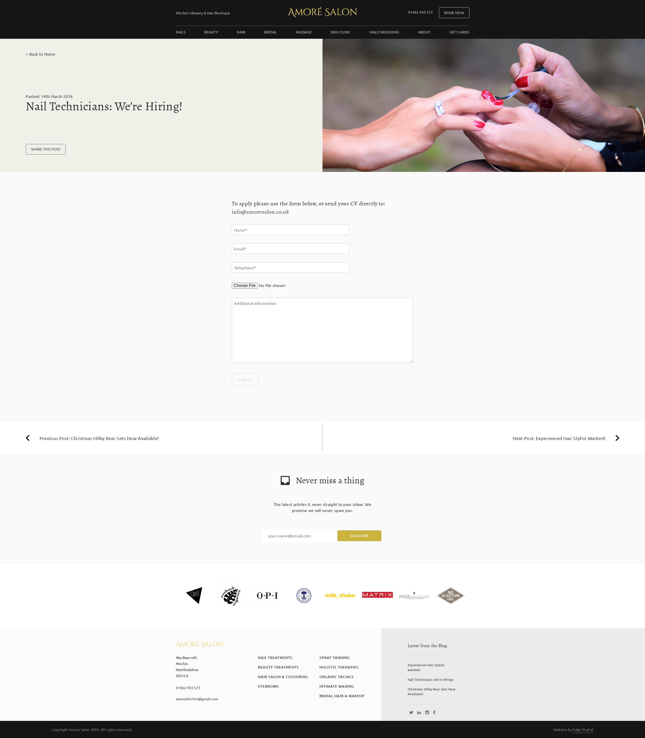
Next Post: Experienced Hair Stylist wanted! (559, 438)
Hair (241, 32)
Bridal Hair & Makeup (342, 695)
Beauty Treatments (278, 667)
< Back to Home (40, 53)
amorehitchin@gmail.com (197, 698)
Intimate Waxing (336, 686)
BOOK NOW (454, 12)
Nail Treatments (275, 657)
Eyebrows (268, 686)
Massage (304, 32)
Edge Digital (583, 729)
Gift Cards (459, 32)
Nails (180, 32)
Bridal (270, 32)
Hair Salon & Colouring (283, 676)
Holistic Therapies (339, 667)
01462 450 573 (420, 12)
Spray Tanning (334, 657)
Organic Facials (336, 676)
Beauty (211, 32)
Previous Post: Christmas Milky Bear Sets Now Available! (99, 438)
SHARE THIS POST (46, 149)
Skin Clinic (340, 32)
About (424, 32)
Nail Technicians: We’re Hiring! (431, 679)
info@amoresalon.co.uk (260, 212)
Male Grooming (384, 32)
